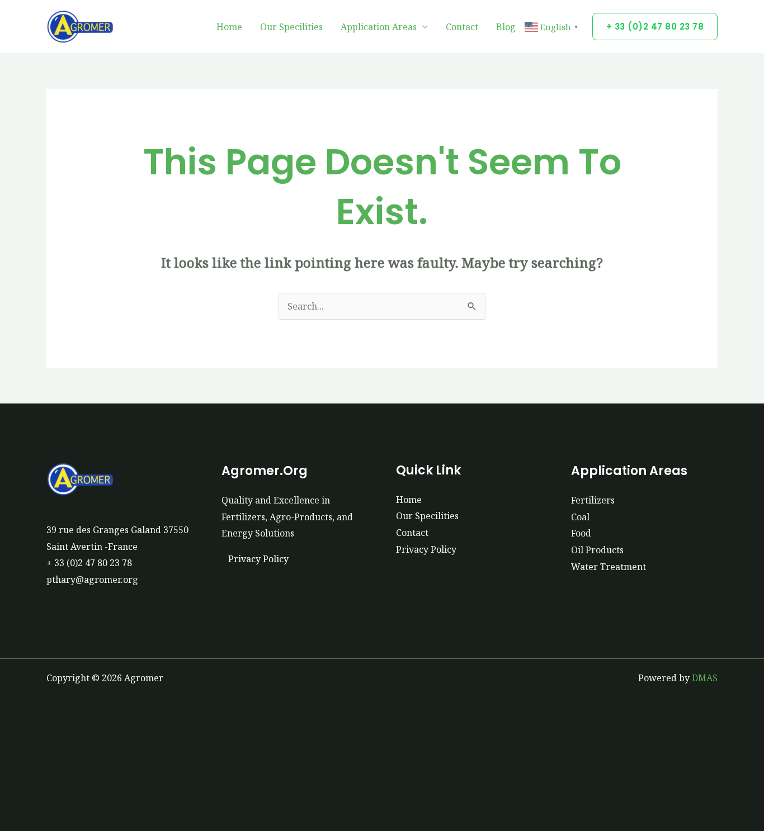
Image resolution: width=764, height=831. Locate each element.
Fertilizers (593, 500)
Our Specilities (291, 27)
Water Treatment (608, 567)
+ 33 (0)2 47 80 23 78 (89, 563)
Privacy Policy (258, 559)
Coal (580, 517)
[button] (655, 26)
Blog (506, 27)
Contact (462, 27)
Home (229, 27)
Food (581, 533)
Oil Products (597, 550)
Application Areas (379, 27)
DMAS (705, 678)
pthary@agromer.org (92, 579)
